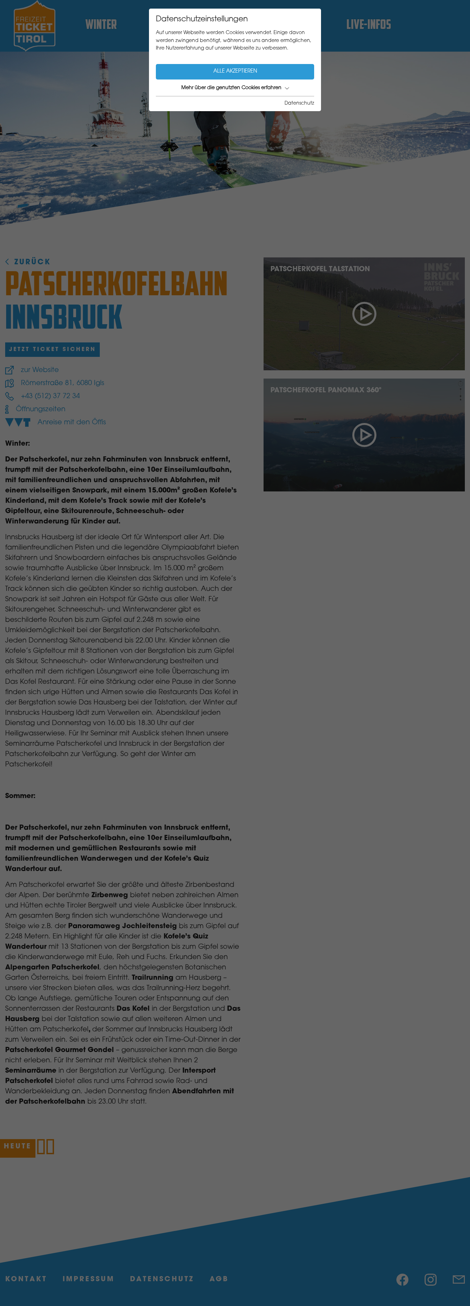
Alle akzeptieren (235, 71)
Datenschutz (299, 103)
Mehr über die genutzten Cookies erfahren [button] (231, 88)
